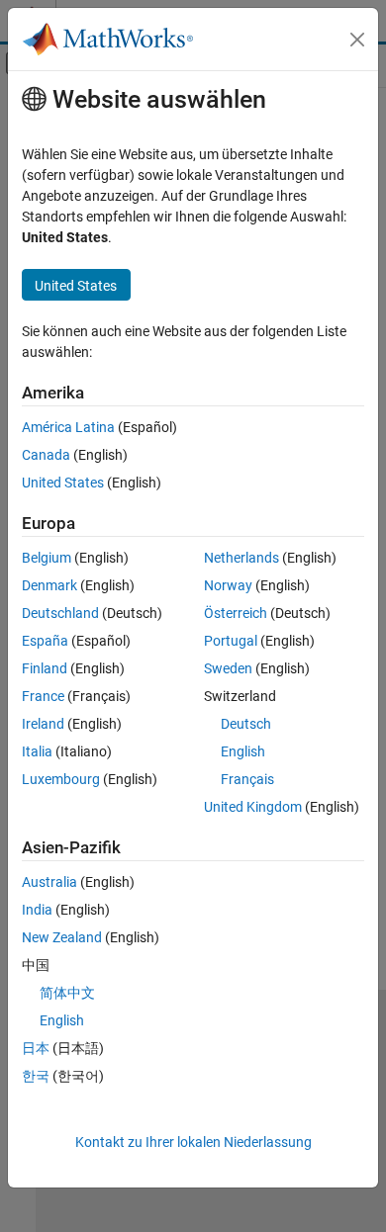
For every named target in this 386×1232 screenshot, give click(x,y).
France (43, 696)
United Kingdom (253, 807)
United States (63, 482)
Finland (44, 668)
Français (247, 779)
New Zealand (62, 937)
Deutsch (246, 724)
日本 (35, 1048)
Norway (228, 585)
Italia (37, 751)
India (37, 910)
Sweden (228, 668)
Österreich (235, 613)
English (243, 751)
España (45, 641)
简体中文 (67, 993)
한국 (35, 1076)
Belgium (46, 558)
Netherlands (241, 558)
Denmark (49, 585)
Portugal (230, 641)
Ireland (43, 724)
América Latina (68, 427)
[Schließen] (357, 39)
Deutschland (60, 613)
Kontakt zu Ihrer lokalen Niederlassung (193, 1142)
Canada (46, 455)
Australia (49, 882)
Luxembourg (61, 779)
